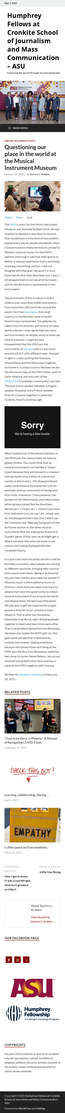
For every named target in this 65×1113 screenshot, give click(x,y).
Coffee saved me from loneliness (26, 847)
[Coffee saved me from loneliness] (32, 826)
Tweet (8, 217)
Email (29, 217)
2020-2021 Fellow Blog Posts (20, 141)
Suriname (31, 312)
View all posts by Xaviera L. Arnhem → (43, 919)
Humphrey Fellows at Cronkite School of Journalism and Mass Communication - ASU (32, 1099)
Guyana (28, 348)
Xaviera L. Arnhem (39, 174)
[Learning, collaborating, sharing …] (32, 773)
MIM (13, 224)
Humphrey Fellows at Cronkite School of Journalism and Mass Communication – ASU (33, 41)
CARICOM (11, 381)
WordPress (24, 1108)
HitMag (40, 1108)
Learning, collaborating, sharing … (27, 795)
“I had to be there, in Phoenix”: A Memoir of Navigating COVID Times (31, 740)
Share (19, 217)
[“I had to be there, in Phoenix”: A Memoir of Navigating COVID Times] (32, 717)
